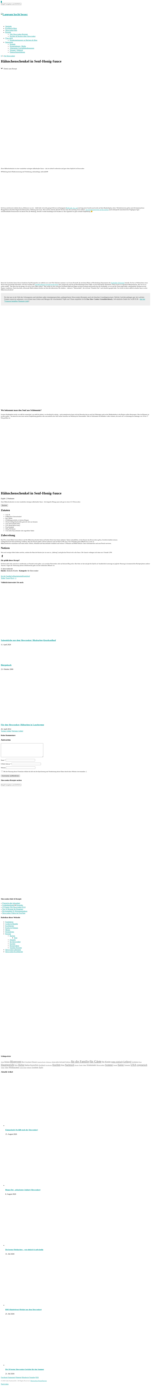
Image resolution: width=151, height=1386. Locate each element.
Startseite (8, 26)
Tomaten (127, 1065)
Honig (24, 576)
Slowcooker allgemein (13, 950)
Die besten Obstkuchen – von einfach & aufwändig (24, 1250)
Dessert (34, 1062)
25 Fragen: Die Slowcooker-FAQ (14, 907)
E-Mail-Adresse (6, 764)
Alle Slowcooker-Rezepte (19, 34)
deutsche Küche (41, 1062)
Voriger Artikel (6, 731)
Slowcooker (100, 1065)
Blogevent (15, 1061)
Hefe (16, 1065)
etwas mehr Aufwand (58, 1062)
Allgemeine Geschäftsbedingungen (22, 48)
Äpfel (41, 1067)
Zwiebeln (35, 1067)
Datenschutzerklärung (17, 52)
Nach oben (5, 1384)
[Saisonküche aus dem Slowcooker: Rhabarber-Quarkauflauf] (31, 636)
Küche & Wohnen (11, 928)
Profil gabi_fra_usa (71, 208)
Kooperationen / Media (18, 46)
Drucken (4, 505)
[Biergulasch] (12, 661)
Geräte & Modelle (11, 924)
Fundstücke (9, 922)
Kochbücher (9, 926)
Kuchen (56, 1064)
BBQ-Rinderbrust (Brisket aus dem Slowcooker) (23, 1309)
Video (6, 1067)
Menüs (7, 930)
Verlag (2, 1067)
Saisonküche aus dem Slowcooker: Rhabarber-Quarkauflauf (28, 640)
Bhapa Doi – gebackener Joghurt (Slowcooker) (22, 1190)
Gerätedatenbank (8, 905)
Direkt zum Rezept (10, 69)
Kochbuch (42, 1065)
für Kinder (106, 1062)
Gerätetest (135, 1062)
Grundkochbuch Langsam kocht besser (46, 284)
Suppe (121, 1064)
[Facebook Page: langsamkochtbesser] (75, 556)
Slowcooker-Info (11, 30)
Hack (140, 1062)
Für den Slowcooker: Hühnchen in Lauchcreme (22, 725)
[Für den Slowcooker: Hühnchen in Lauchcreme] (31, 720)
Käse (62, 1065)
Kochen (12, 944)
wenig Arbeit (23, 1067)
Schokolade (91, 1065)
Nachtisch (69, 1065)
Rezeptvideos (14, 946)
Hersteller (19, 905)
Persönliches (9, 932)
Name (3, 760)
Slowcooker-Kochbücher (14, 952)
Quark (81, 1065)
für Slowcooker (9, 56)
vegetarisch (142, 1065)
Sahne (84, 1065)
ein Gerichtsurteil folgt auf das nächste (97, 210)
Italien (27, 1065)
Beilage (7, 1062)
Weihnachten (14, 1067)
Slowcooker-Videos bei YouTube (13, 913)
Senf (28, 576)
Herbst (21, 1065)
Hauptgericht (7, 1064)
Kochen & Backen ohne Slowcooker (22, 36)
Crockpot (28, 1062)
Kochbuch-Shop (11, 28)
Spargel (115, 1065)
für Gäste (95, 1061)
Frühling (68, 1062)
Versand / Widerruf (16, 50)
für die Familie (6, 576)
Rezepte (8, 32)
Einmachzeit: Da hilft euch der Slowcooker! (21, 1130)
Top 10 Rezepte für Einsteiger (12, 909)
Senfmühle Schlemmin (117, 283)
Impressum (9, 42)
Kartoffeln (34, 1065)
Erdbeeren (48, 1062)
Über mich (9, 38)
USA (133, 1064)
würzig (29, 1067)
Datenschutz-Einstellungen (39, 1381)
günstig (19, 576)
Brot (15, 938)
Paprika (76, 1065)
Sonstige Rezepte (16, 948)
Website (3, 768)
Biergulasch (6, 665)
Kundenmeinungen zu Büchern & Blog (23, 40)
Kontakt (12, 44)
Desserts (13, 940)
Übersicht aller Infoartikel (11, 903)
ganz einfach (117, 1061)
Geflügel (14, 576)
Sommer (109, 1065)
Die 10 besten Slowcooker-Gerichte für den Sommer (24, 1369)
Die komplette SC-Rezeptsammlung (14, 911)
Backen (12, 936)
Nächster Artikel (17, 731)
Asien (2, 1062)
